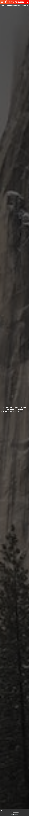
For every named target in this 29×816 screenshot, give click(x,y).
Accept (14, 814)
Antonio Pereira (4, 411)
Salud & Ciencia (12, 411)
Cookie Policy (16, 812)
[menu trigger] (2, 2)
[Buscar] (26, 2)
